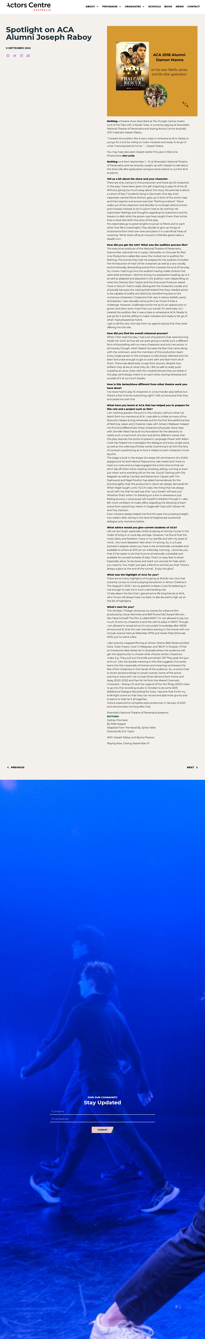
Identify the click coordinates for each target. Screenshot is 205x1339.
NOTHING (113, 716)
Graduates (133, 6)
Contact (193, 6)
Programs (109, 6)
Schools (154, 6)
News (180, 6)
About (90, 6)
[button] (8, 55)
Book (168, 6)
